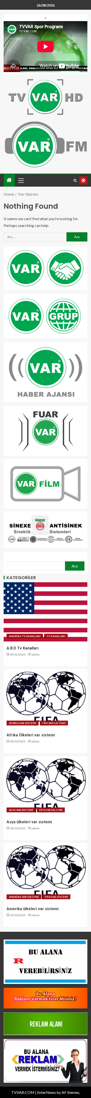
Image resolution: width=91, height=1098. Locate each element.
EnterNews (46, 1092)
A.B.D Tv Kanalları (23, 648)
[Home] (9, 180)
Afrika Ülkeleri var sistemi (31, 735)
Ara (75, 566)
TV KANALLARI (56, 636)
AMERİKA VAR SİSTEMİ (24, 896)
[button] (20, 180)
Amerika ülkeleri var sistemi (32, 909)
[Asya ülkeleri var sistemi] (45, 785)
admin (35, 654)
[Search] (75, 180)
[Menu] (20, 180)
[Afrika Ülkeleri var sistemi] (45, 698)
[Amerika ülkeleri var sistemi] (45, 872)
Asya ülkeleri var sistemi (29, 822)
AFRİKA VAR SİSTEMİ (22, 723)
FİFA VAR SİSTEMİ (54, 723)
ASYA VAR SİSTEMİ (21, 809)
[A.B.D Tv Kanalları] (45, 611)
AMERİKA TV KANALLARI (25, 636)
